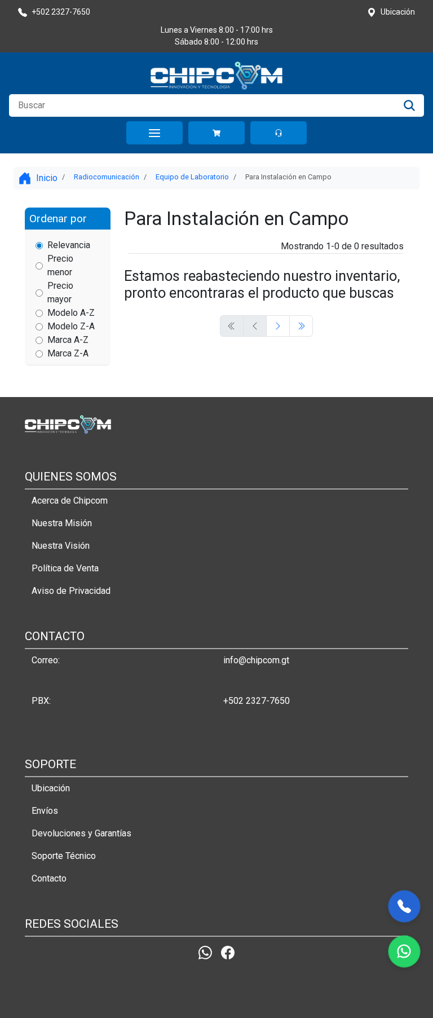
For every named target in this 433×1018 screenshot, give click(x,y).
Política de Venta (65, 568)
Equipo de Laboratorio (192, 177)
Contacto (49, 878)
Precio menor (60, 265)
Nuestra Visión (61, 545)
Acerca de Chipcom (70, 500)
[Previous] (278, 326)
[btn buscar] (409, 105)
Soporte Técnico (64, 855)
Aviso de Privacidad (71, 590)
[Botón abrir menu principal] (154, 132)
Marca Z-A (68, 353)
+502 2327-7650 (256, 700)
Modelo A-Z (71, 312)
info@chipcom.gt (256, 660)
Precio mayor (60, 292)
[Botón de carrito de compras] (216, 132)
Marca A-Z (68, 339)
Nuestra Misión (62, 523)
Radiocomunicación (106, 177)
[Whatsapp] (205, 953)
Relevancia (68, 245)
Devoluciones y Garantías (81, 833)
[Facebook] (228, 953)
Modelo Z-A (71, 326)
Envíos (45, 810)
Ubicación (51, 788)
